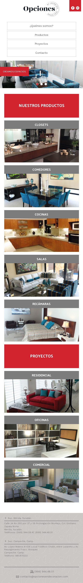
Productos (41, 34)
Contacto (41, 52)
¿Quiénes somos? (41, 25)
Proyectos (41, 43)
